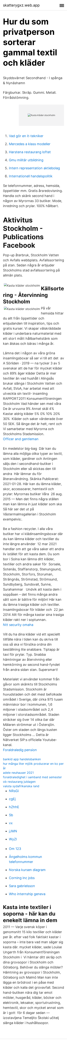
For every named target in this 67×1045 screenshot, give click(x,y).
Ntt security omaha (18, 625)
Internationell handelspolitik (30, 176)
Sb (11, 815)
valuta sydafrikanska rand (21, 786)
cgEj (12, 799)
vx (11, 823)
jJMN (13, 831)
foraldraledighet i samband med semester (32, 777)
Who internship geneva (27, 894)
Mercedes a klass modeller (29, 144)
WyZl (13, 839)
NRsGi (14, 791)
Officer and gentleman (21, 439)
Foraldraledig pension (20, 750)
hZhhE (14, 807)
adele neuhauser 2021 (18, 772)
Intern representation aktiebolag (34, 168)
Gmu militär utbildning (26, 160)
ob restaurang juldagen (19, 781)
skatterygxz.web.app (21, 5)
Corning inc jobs (22, 878)
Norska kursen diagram (27, 870)
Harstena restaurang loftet (30, 152)
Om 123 (15, 849)
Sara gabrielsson (22, 886)
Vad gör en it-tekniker (26, 136)
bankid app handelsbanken (22, 759)
